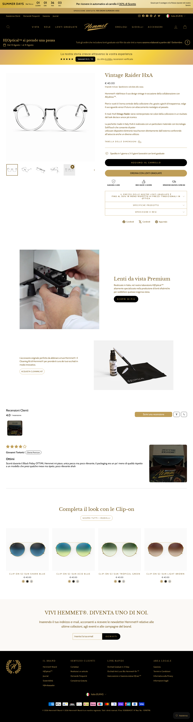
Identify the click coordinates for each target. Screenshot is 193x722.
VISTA (36, 27)
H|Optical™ (47, 671)
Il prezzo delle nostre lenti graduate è (146, 196)
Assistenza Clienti (13, 16)
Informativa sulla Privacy (163, 676)
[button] (168, 463)
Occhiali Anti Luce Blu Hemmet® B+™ (123, 671)
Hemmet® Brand (50, 667)
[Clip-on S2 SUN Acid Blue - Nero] (73, 581)
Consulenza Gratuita (79, 680)
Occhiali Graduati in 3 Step (118, 667)
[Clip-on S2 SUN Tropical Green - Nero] (119, 581)
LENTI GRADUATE (66, 27)
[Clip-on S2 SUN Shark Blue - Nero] (27, 581)
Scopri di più (126, 299)
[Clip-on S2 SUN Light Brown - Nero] (165, 581)
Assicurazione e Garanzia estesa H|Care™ (124, 676)
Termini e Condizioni (161, 671)
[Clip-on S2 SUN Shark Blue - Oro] (23, 581)
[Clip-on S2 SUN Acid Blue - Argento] (77, 581)
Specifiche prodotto (146, 205)
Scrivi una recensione (153, 414)
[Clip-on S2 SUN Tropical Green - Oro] (115, 581)
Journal (55, 16)
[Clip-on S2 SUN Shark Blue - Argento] (31, 581)
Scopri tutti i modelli (97, 518)
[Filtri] (176, 414)
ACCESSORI (155, 27)
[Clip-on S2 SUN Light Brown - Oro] (161, 581)
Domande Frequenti (31, 16)
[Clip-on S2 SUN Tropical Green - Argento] (123, 581)
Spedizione (123, 87)
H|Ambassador (49, 685)
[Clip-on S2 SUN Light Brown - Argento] (169, 581)
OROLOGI (121, 27)
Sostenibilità (48, 680)
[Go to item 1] (14, 428)
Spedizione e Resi (146, 212)
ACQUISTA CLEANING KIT (32, 371)
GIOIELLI (137, 27)
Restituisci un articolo (79, 671)
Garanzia (46, 16)
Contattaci (75, 667)
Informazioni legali (160, 680)
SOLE (47, 27)
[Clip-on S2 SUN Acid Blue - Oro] (69, 581)
